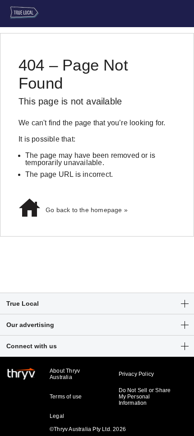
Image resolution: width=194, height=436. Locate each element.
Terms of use (66, 396)
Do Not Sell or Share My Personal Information (145, 396)
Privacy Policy (136, 374)
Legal (57, 416)
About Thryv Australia (65, 374)
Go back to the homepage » (87, 209)
